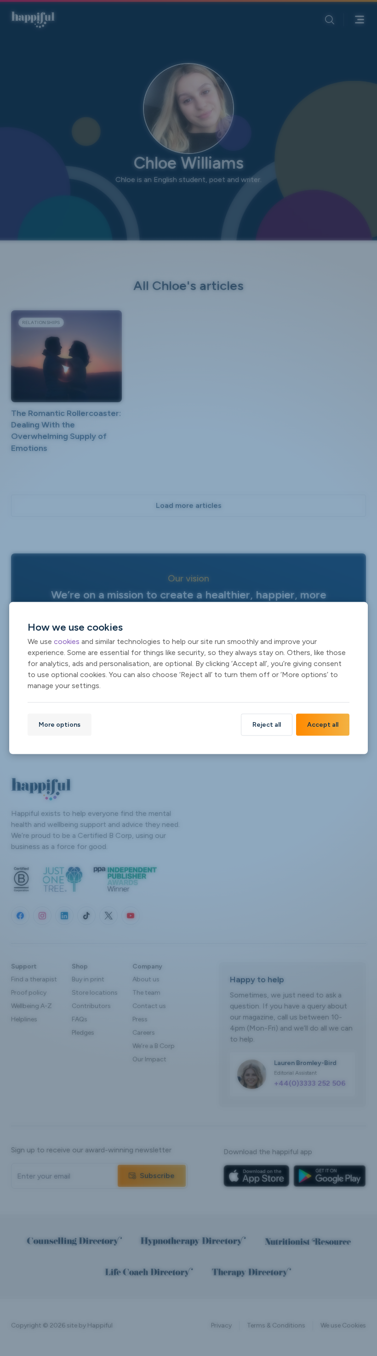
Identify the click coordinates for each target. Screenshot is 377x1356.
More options (59, 724)
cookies (67, 641)
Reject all (266, 724)
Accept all (322, 724)
